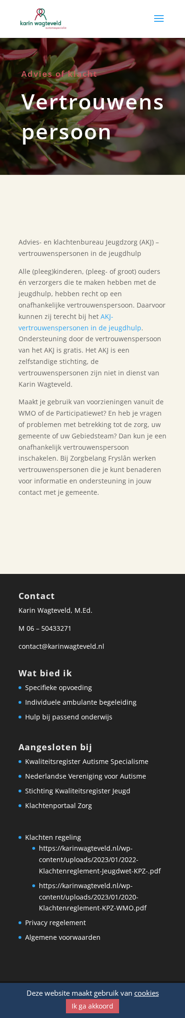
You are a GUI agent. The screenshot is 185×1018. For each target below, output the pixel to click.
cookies (146, 993)
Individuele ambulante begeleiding (81, 702)
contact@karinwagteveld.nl (61, 646)
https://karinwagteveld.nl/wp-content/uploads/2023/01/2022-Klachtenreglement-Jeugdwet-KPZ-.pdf (100, 859)
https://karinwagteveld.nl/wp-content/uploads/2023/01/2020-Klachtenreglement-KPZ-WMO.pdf (93, 897)
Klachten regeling (53, 837)
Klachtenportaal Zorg (58, 805)
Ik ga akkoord (92, 1005)
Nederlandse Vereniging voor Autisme (85, 776)
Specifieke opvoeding (58, 687)
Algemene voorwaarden (63, 937)
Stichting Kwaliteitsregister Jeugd (77, 790)
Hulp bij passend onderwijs (68, 716)
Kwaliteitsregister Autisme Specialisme (86, 761)
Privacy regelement (55, 922)
